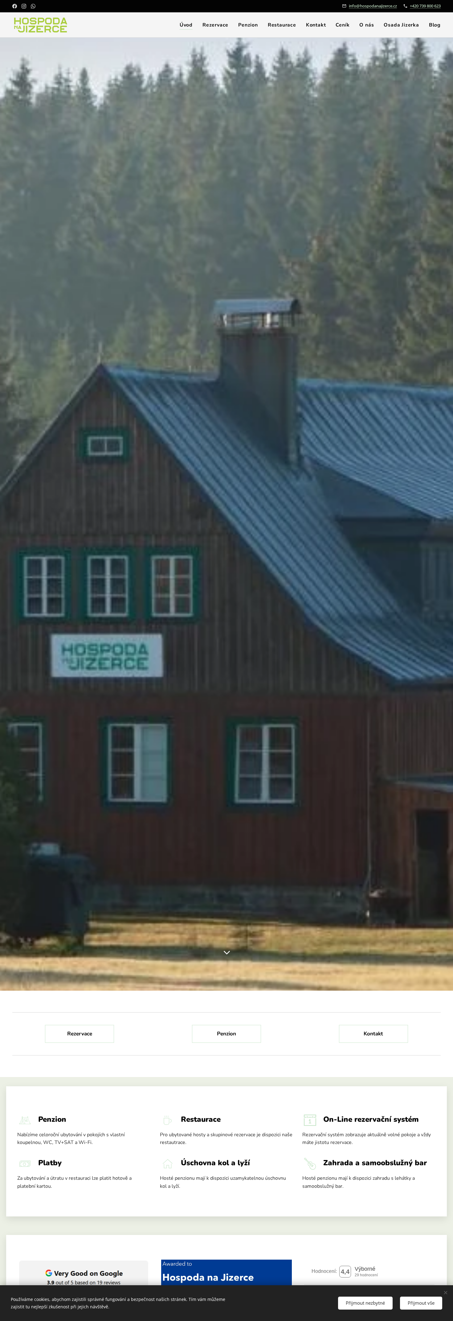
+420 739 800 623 (425, 6)
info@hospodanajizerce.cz (373, 6)
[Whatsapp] (33, 6)
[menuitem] (188, 25)
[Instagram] (24, 6)
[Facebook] (14, 6)
